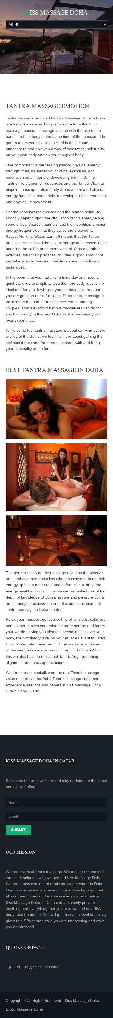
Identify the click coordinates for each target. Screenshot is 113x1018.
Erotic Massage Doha (24, 1009)
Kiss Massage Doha (56, 12)
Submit (18, 829)
